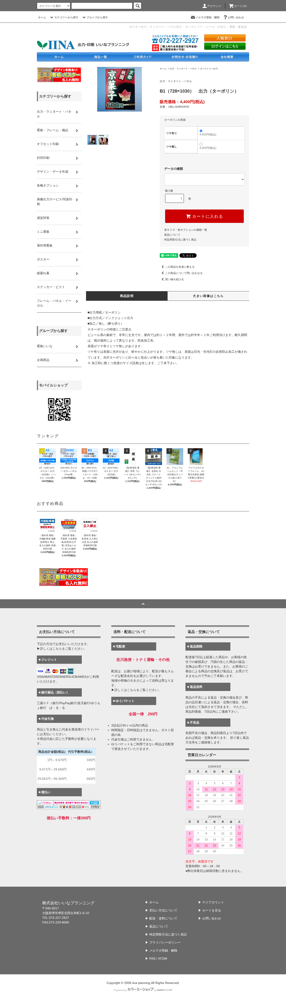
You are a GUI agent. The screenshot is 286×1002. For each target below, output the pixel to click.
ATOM (162, 958)
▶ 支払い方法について (161, 910)
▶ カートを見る (209, 910)
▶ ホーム (152, 902)
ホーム (42, 17)
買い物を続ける (174, 279)
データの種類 (173, 168)
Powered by (120, 990)
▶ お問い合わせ (209, 918)
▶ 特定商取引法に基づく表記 (166, 934)
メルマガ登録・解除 (208, 17)
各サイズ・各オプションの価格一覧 (185, 229)
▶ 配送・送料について (161, 918)
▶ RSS (150, 958)
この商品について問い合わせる (184, 273)
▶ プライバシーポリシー (163, 942)
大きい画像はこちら (208, 296)
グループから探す (97, 17)
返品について (172, 234)
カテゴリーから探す (66, 17)
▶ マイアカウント (211, 902)
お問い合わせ (236, 17)
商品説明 (127, 296)
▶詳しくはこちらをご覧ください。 (62, 648)
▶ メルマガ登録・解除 (161, 950)
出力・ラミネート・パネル (183, 68)
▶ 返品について (156, 926)
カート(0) (240, 6)
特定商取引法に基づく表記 (180, 239)
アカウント (214, 6)
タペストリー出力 (209, 68)
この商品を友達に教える (180, 266)
